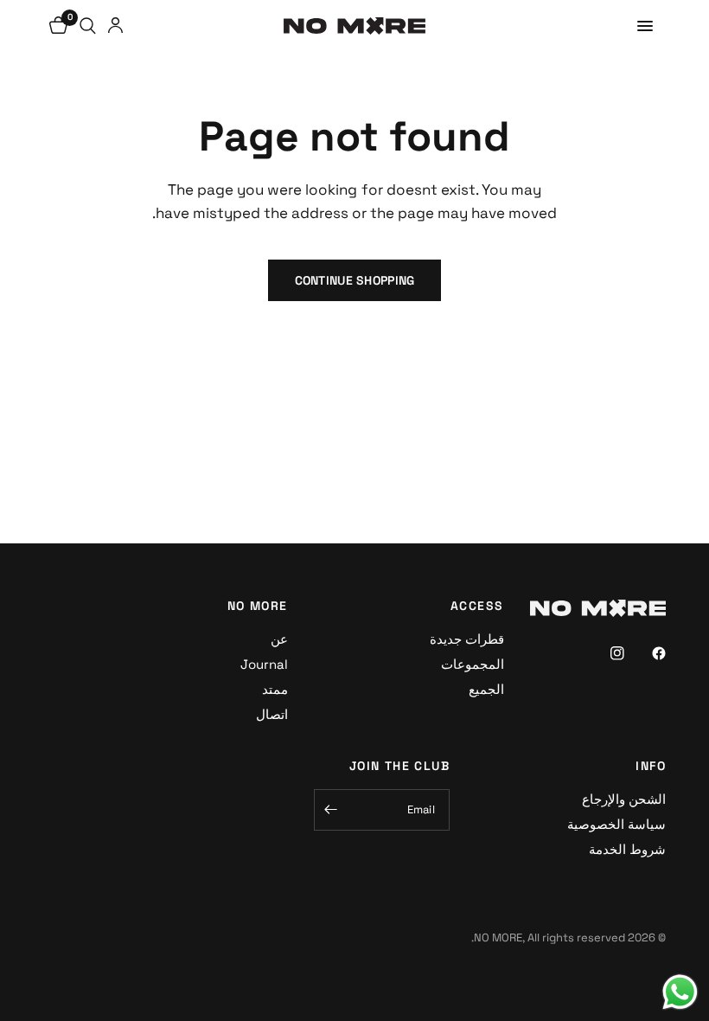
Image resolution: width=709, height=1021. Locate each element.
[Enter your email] (331, 810)
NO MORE (257, 606)
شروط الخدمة (627, 849)
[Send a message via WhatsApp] (680, 992)
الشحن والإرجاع (624, 799)
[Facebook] (647, 653)
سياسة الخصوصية (616, 824)
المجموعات (472, 664)
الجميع (486, 689)
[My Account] (115, 26)
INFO (651, 766)
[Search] (87, 26)
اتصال (272, 714)
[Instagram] (605, 653)
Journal (264, 664)
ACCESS (476, 606)
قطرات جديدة (467, 639)
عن (279, 639)
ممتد (275, 689)
